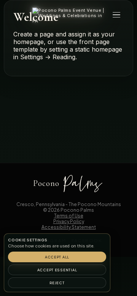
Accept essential (57, 270)
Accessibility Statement (68, 227)
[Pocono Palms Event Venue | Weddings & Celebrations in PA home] (68, 16)
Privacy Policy (68, 221)
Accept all (57, 257)
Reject (56, 282)
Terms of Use (68, 216)
